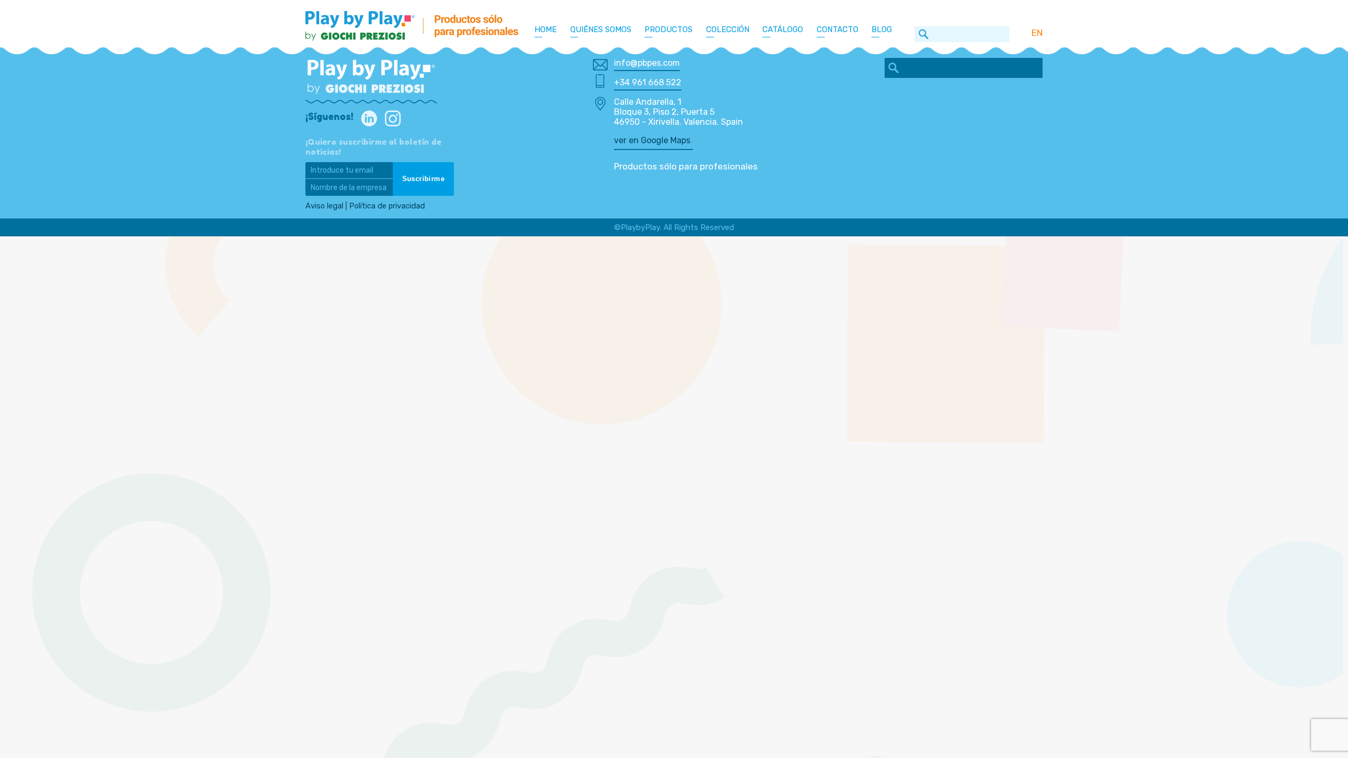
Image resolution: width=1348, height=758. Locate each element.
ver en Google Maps (652, 140)
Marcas (729, 59)
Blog (881, 29)
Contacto (837, 29)
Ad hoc (727, 72)
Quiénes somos (600, 29)
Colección (727, 29)
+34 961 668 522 (647, 82)
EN (1037, 32)
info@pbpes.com (647, 63)
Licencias (732, 46)
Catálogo (782, 29)
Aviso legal (324, 206)
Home (545, 29)
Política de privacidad (387, 206)
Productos (668, 29)
